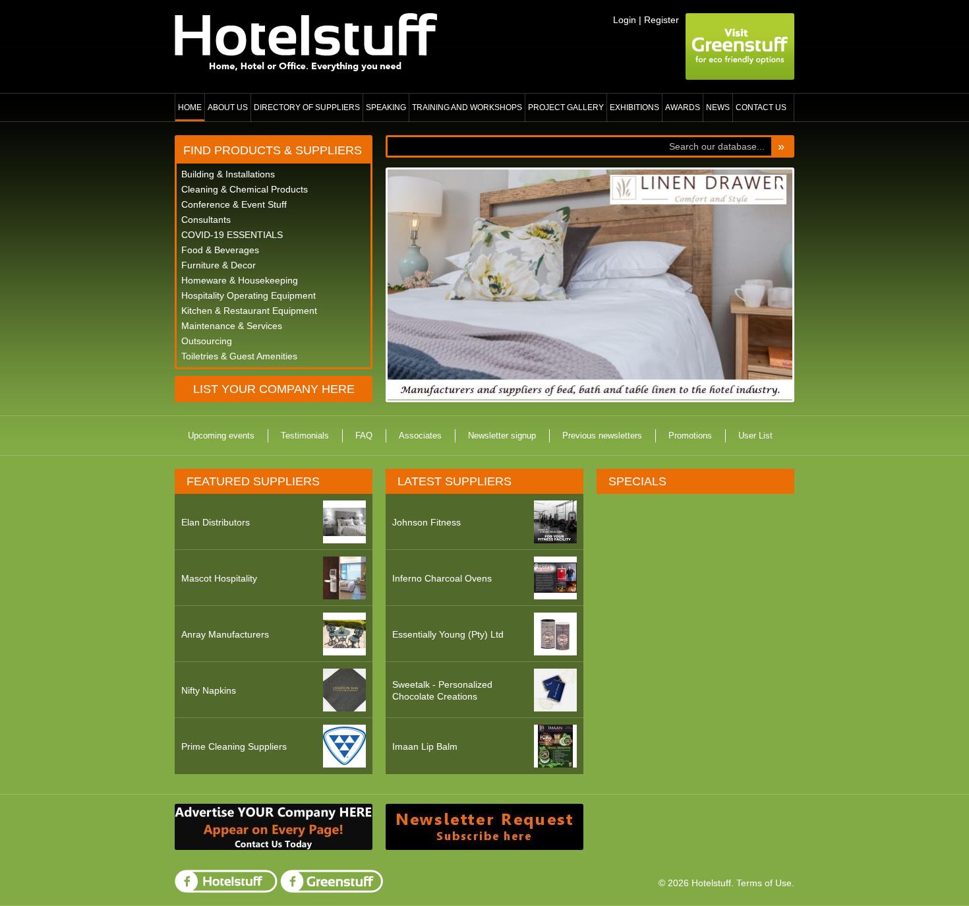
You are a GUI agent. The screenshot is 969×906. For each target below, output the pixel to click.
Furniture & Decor (218, 265)
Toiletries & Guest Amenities (239, 356)
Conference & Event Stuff (234, 204)
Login (624, 20)
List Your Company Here (274, 389)
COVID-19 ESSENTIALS (232, 234)
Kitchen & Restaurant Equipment (249, 310)
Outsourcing (206, 341)
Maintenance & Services (231, 325)
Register (661, 20)
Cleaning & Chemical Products (244, 189)
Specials (637, 481)
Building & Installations (228, 174)
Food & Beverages (220, 250)
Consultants (206, 219)
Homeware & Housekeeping (239, 280)
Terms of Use (764, 883)
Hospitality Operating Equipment (248, 295)
